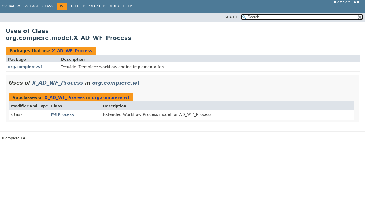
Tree (74, 6)
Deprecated (94, 6)
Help (127, 6)
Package (31, 6)
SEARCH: (232, 17)
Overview (11, 6)
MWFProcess (62, 114)
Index (114, 6)
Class (48, 6)
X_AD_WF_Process (72, 50)
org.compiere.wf (25, 67)
